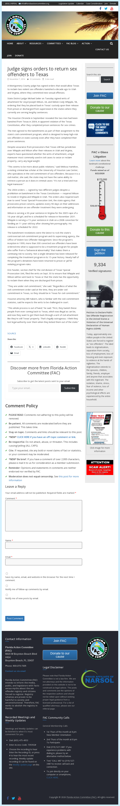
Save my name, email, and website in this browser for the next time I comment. (40, 579)
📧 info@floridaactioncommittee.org (34, 3)
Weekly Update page (22, 764)
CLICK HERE (52, 777)
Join (106, 3)
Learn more (95, 160)
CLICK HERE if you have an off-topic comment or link (46, 437)
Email (8, 556)
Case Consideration (94, 3)
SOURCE (11, 333)
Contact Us (102, 49)
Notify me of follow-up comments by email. (26, 589)
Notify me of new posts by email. (21, 598)
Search (107, 79)
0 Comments (34, 79)
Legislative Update (66, 3)
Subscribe (69, 388)
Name (9, 540)
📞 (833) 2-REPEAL (9, 3)
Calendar (80, 3)
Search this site (93, 74)
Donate (113, 3)
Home (10, 43)
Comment (11, 498)
